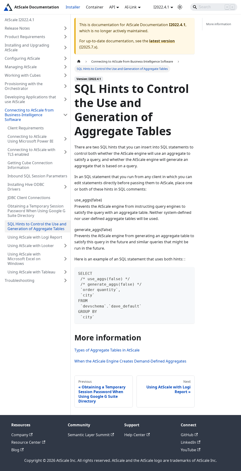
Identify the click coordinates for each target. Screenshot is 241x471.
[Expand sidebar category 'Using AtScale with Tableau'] (65, 272)
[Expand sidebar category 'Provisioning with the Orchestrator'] (65, 86)
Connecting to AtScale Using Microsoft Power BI (30, 139)
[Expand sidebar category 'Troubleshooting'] (65, 280)
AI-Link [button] (131, 7)
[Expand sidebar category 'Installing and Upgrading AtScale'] (65, 47)
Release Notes (17, 28)
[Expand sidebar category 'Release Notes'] (65, 28)
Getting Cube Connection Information (30, 165)
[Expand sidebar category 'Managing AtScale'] (65, 67)
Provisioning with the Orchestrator (24, 86)
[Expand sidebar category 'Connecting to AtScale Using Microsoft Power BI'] (65, 139)
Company (19, 434)
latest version (162, 41)
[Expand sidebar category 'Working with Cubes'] (65, 75)
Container (95, 7)
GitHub (187, 434)
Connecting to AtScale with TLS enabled (31, 152)
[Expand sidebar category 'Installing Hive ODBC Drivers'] (65, 187)
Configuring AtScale (22, 58)
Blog (15, 449)
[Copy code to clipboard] (189, 273)
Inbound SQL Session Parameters (37, 176)
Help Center (134, 434)
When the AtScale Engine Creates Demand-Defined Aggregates (130, 361)
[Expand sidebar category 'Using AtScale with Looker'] (65, 245)
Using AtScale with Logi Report (35, 237)
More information (218, 24)
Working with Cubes (23, 75)
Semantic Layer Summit (89, 434)
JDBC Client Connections (29, 197)
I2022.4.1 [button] (161, 7)
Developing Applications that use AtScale (30, 99)
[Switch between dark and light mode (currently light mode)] (180, 7)
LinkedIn (188, 442)
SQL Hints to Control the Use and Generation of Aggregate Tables (37, 226)
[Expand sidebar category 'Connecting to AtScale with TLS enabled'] (65, 152)
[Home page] (78, 61)
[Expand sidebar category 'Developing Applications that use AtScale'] (65, 99)
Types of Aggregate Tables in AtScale (107, 350)
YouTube (188, 449)
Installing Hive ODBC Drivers (26, 187)
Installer (73, 7)
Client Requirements (26, 128)
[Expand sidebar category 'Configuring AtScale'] (65, 58)
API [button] (112, 7)
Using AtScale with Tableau (31, 272)
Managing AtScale (21, 66)
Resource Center (26, 442)
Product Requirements (25, 36)
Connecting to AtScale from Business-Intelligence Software (29, 115)
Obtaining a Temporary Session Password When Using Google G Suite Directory (36, 211)
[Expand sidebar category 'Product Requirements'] (65, 36)
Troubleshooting (19, 280)
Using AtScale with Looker (31, 245)
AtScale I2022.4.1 (19, 19)
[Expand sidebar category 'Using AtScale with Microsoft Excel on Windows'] (65, 258)
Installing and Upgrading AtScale (27, 47)
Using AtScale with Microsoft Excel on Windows (24, 258)
